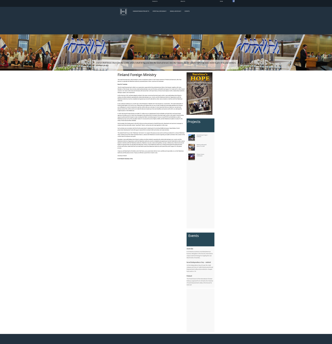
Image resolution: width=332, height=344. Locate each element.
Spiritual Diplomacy (159, 11)
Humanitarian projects (141, 11)
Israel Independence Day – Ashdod (199, 262)
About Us (183, 1)
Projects (194, 122)
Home (221, 1)
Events (187, 11)
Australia (190, 249)
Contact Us (154, 1)
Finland (189, 276)
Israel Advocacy (175, 11)
